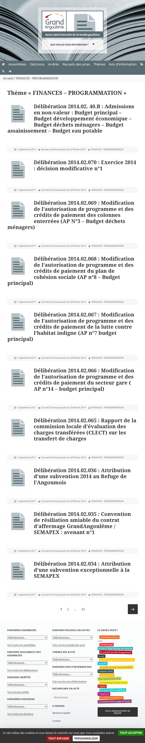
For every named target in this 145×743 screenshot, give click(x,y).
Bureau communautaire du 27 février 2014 (63, 149)
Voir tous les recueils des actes (68, 645)
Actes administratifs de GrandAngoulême (72, 34)
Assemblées (17, 64)
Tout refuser (58, 738)
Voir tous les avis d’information (69, 681)
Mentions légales (61, 712)
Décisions (37, 64)
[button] (3, 71)
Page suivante (133, 609)
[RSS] (141, 64)
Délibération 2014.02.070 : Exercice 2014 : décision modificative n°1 (85, 165)
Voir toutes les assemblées (21, 645)
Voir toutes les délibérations (22, 670)
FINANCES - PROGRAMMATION (107, 149)
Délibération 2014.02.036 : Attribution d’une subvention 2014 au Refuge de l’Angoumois (82, 476)
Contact (56, 720)
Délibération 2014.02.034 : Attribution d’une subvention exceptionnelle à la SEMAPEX (82, 569)
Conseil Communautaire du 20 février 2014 (63, 189)
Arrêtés (53, 64)
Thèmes (99, 64)
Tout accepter (131, 733)
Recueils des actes (76, 64)
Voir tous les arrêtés (18, 692)
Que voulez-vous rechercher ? (69, 44)
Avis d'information (123, 64)
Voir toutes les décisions (20, 713)
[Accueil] (3, 64)
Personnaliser (86, 738)
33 (84, 609)
